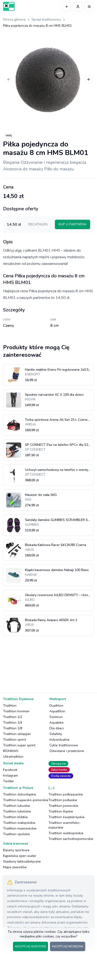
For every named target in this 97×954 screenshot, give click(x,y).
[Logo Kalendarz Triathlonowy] (9, 6)
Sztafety (55, 734)
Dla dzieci (56, 728)
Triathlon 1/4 (12, 722)
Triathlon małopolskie (19, 823)
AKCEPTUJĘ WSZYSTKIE (30, 946)
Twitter (8, 781)
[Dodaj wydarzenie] (66, 6)
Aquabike (56, 722)
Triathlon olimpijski (17, 734)
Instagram (10, 775)
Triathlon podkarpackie (65, 794)
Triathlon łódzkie (15, 817)
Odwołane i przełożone (66, 751)
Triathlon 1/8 (12, 728)
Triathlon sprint (14, 739)
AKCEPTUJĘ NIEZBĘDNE (67, 946)
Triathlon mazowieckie (19, 828)
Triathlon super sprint (19, 745)
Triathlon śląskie (60, 811)
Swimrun (56, 717)
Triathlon (9, 705)
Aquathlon (57, 711)
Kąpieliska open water (19, 856)
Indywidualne (59, 739)
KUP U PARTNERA (72, 224)
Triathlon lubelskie (17, 811)
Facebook (10, 770)
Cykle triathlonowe (63, 745)
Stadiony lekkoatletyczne (22, 861)
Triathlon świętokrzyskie (66, 817)
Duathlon (56, 705)
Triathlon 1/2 (12, 717)
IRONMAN (10, 751)
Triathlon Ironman (16, 711)
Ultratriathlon (13, 756)
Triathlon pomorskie (63, 806)
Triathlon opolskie (16, 834)
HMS (9, 136)
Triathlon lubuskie (16, 806)
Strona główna (14, 19)
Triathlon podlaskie (62, 800)
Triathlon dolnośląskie (19, 794)
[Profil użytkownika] (78, 6)
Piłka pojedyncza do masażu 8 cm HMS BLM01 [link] (37, 25)
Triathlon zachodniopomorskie (70, 839)
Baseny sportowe (16, 850)
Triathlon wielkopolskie (65, 833)
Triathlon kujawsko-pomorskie (25, 800)
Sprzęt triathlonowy (46, 19)
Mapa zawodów (15, 867)
